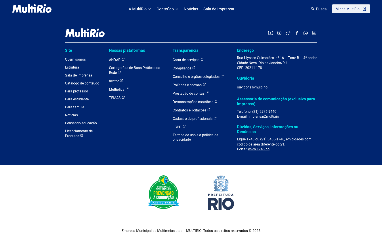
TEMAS (115, 98)
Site (68, 50)
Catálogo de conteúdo (82, 83)
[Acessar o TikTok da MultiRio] (288, 33)
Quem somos (75, 59)
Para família (74, 107)
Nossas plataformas (127, 50)
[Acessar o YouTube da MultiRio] (270, 33)
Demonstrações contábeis (193, 102)
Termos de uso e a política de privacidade (195, 137)
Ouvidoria (245, 78)
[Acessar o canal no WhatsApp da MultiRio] (305, 33)
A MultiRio (138, 9)
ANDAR (115, 60)
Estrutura (72, 67)
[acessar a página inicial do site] (32, 9)
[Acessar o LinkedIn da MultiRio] (314, 33)
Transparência (186, 50)
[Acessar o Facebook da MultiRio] (297, 33)
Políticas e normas (187, 85)
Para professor (76, 91)
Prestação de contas (189, 93)
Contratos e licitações (190, 110)
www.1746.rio (258, 149)
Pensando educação (81, 123)
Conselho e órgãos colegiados (196, 77)
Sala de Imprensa (218, 9)
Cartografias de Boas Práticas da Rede (134, 70)
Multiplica (117, 89)
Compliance (182, 68)
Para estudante (77, 99)
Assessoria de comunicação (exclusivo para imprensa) (276, 101)
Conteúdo (165, 9)
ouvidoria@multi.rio (252, 87)
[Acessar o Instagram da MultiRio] (279, 33)
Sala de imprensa (78, 75)
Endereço (245, 50)
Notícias (191, 9)
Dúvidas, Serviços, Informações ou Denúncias (267, 129)
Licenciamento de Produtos (79, 133)
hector (114, 81)
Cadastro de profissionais (193, 119)
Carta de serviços (186, 60)
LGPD (177, 127)
